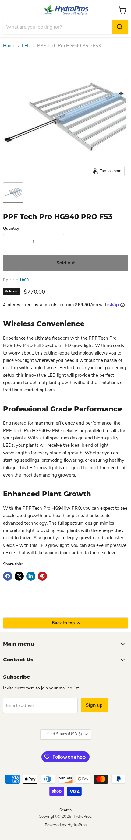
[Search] (120, 27)
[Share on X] (19, 576)
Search (65, 810)
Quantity (11, 228)
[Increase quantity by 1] (56, 242)
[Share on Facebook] (7, 576)
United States (63, 734)
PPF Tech (19, 279)
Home (9, 45)
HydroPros (77, 825)
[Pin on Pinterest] (42, 576)
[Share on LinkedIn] (30, 576)
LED (26, 45)
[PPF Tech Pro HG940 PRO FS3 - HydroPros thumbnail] (13, 192)
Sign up (94, 705)
